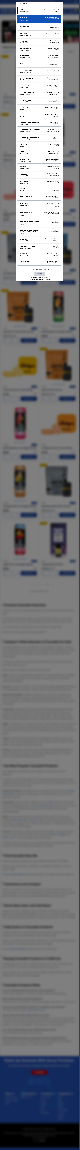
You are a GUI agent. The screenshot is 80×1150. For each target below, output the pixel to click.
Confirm (39, 274)
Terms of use (47, 279)
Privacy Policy (36, 279)
